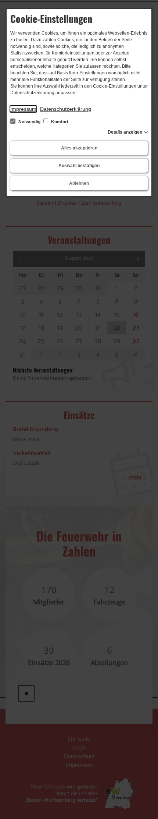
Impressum (23, 109)
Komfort (59, 121)
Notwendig (29, 121)
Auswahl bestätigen (79, 165)
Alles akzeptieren (79, 148)
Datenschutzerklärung (65, 109)
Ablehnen (79, 183)
